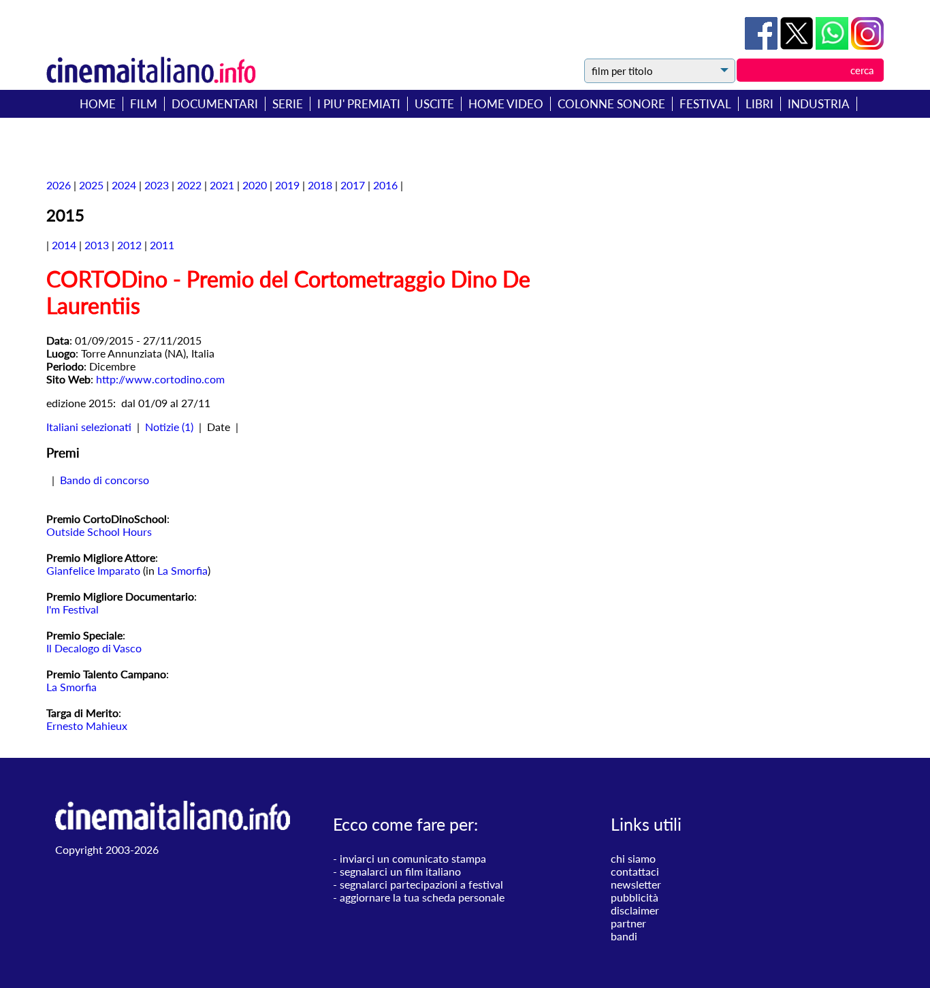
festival (705, 104)
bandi (624, 935)
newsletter (636, 884)
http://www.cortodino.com (160, 378)
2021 (222, 184)
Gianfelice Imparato (93, 570)
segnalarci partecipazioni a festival (421, 884)
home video (505, 104)
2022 (189, 184)
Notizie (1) (169, 426)
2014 (64, 244)
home (98, 104)
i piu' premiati (358, 104)
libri (759, 104)
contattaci (635, 871)
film (143, 104)
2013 (96, 244)
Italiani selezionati (88, 426)
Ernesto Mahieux (86, 725)
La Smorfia (182, 570)
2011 (162, 244)
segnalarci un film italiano (400, 871)
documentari (215, 104)
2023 (156, 184)
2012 (129, 244)
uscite (434, 104)
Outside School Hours (99, 531)
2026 (58, 184)
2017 (352, 184)
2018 (320, 184)
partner (628, 923)
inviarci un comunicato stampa (413, 858)
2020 (254, 184)
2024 (124, 184)
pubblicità (634, 897)
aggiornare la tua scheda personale (422, 897)
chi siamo (633, 858)
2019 (287, 184)
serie (287, 104)
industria (819, 104)
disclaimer (635, 910)
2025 (91, 184)
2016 (385, 184)
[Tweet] (798, 45)
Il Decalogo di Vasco (94, 647)
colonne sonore (611, 104)
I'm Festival (72, 609)
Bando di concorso (104, 479)
